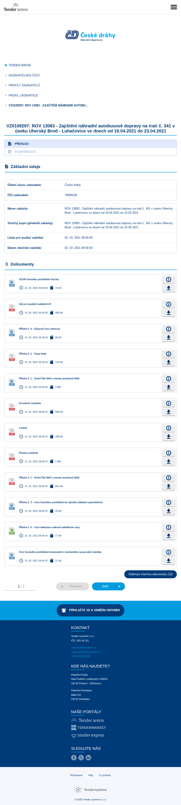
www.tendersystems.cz (83, 647)
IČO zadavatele (18, 195)
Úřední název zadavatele (24, 185)
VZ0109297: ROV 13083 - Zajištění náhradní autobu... (48, 105)
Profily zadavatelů (24, 85)
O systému (105, 775)
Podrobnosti (22, 151)
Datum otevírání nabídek (24, 247)
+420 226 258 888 (80, 656)
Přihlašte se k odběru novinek (90, 610)
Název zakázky (17, 208)
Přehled (18, 144)
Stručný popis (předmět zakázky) (30, 223)
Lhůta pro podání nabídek (25, 237)
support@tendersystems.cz (86, 652)
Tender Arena (20, 65)
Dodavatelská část (24, 75)
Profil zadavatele (23, 95)
